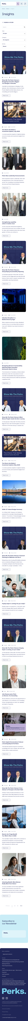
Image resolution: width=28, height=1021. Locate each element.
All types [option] (5, 33)
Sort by (3, 43)
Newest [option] (4, 46)
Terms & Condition (6, 1008)
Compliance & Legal (6, 1014)
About (7, 8)
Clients (3, 968)
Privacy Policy (5, 1011)
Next (21, 905)
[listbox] (14, 33)
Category (4, 37)
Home (3, 8)
